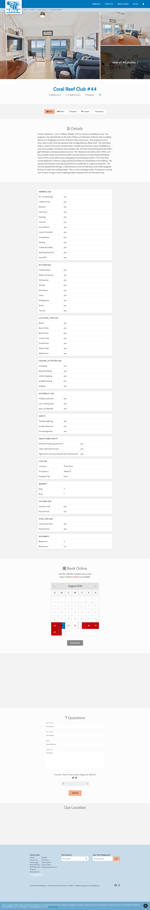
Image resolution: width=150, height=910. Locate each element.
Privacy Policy (46, 865)
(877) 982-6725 (35, 867)
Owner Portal (46, 862)
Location (85, 111)
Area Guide (123, 4)
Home (26, 9)
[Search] (86, 859)
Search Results (42, 9)
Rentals (96, 4)
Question (49, 749)
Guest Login (34, 862)
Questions (99, 111)
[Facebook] (115, 885)
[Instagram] (119, 885)
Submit (75, 793)
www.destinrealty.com (49, 867)
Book (50, 111)
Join (116, 859)
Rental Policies (35, 865)
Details (73, 111)
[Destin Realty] (13, 7)
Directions (45, 860)
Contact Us (34, 860)
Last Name (49, 732)
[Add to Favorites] (100, 94)
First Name (49, 723)
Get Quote (75, 643)
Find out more (53, 907)
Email (47, 740)
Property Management (34, 870)
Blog (135, 4)
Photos (109, 4)
